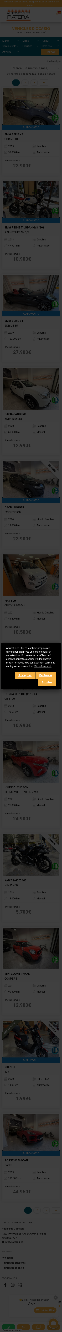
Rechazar (45, 675)
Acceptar (25, 675)
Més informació (42, 666)
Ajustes (47, 682)
